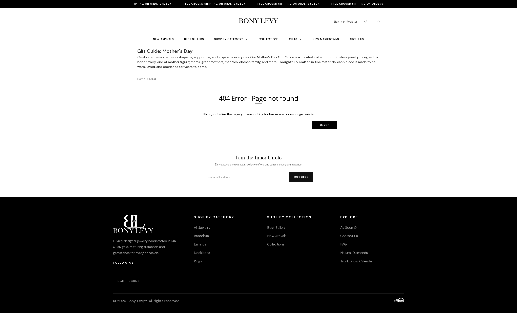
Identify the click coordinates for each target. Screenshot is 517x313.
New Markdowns (326, 39)
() (378, 21)
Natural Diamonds (354, 253)
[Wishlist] (365, 22)
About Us (357, 39)
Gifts (293, 39)
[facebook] (126, 270)
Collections (269, 39)
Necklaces (202, 253)
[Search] (141, 21)
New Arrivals (163, 39)
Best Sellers (194, 39)
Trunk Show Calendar (356, 261)
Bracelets (201, 236)
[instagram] (116, 270)
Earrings (200, 244)
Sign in (337, 21)
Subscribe (301, 177)
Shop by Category (229, 39)
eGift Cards (129, 281)
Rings (198, 261)
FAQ (343, 244)
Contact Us (349, 236)
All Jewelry (202, 227)
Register (352, 21)
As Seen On (349, 227)
